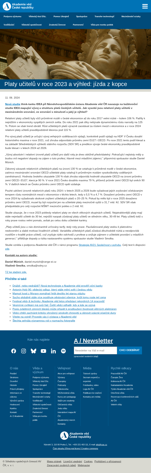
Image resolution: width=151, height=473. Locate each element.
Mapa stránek (54, 461)
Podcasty (62, 385)
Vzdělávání (9, 25)
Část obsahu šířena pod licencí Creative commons (75, 448)
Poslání (13, 373)
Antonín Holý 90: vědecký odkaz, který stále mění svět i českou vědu (52, 289)
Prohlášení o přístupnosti (107, 461)
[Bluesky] (33, 351)
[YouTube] (43, 351)
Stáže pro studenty (66, 401)
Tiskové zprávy (90, 373)
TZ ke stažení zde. (16, 272)
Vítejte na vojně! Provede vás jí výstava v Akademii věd (44, 316)
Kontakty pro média (91, 397)
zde (7, 248)
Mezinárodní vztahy (131, 16)
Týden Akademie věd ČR (122, 389)
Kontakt (13, 412)
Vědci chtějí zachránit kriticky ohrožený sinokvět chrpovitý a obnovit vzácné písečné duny (64, 312)
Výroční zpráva (17, 401)
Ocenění (14, 381)
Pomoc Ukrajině (61, 16)
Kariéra (13, 408)
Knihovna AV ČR (118, 381)
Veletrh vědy (116, 404)
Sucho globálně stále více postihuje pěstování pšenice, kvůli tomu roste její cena (59, 297)
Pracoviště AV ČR (119, 373)
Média (87, 368)
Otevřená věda (117, 393)
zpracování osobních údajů (86, 356)
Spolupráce (81, 16)
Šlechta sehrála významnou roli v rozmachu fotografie (44, 320)
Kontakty (62, 424)
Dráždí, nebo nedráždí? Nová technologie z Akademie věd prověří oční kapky (58, 285)
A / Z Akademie (16, 416)
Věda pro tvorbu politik (102, 25)
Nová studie (12, 104)
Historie (13, 385)
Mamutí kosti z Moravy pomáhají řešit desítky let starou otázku (49, 293)
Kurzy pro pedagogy (67, 397)
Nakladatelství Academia (122, 385)
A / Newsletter (93, 340)
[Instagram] (23, 351)
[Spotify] (63, 351)
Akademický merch (66, 420)
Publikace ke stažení (92, 393)
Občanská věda (65, 404)
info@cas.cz (101, 444)
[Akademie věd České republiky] (75, 438)
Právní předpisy (17, 389)
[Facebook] (13, 351)
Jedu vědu (62, 408)
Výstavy (61, 377)
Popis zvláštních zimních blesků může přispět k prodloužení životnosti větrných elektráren (65, 308)
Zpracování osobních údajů (61, 465)
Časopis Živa (117, 377)
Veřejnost (64, 368)
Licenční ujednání (72, 461)
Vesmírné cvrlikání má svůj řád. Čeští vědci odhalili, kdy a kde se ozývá (54, 305)
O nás (14, 368)
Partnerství (78, 25)
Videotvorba (63, 389)
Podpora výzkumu (12, 16)
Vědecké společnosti (32, 25)
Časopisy (62, 381)
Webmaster (84, 465)
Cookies (88, 461)
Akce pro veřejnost (66, 373)
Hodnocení (15, 404)
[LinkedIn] (53, 351)
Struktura (14, 377)
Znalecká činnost (57, 25)
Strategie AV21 (100, 244)
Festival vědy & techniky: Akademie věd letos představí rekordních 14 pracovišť (59, 301)
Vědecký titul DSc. (37, 16)
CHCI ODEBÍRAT (129, 350)
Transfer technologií (104, 16)
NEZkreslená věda (66, 393)
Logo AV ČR (88, 389)
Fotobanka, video (91, 385)
